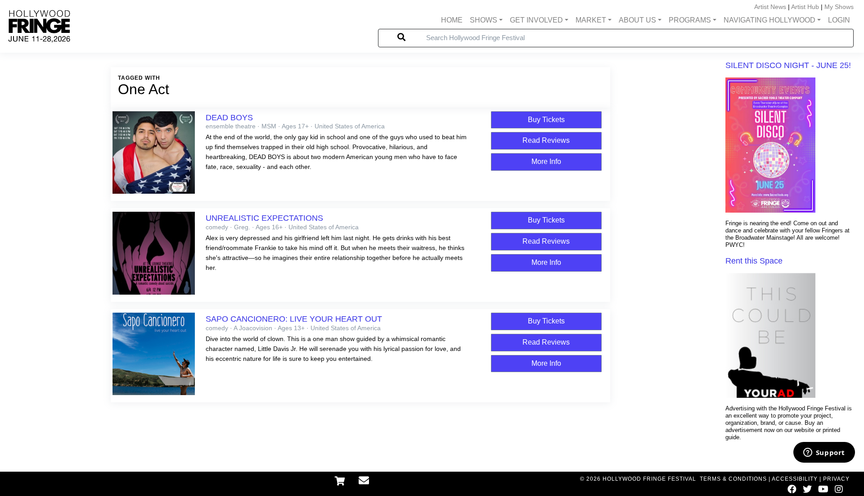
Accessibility (795, 479)
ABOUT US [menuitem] (637, 20)
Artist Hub (805, 6)
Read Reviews (546, 140)
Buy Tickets (546, 119)
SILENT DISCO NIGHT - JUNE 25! (788, 65)
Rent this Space (754, 260)
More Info (546, 161)
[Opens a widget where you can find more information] (824, 453)
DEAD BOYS (229, 117)
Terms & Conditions (733, 479)
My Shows (839, 6)
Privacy (836, 479)
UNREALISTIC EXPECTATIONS (264, 218)
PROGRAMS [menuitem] (690, 20)
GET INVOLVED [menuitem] (536, 20)
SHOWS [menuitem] (483, 20)
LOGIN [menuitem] (839, 20)
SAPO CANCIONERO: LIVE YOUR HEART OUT (294, 318)
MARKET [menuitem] (591, 20)
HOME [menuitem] (452, 20)
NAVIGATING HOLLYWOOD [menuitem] (769, 20)
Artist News (770, 6)
